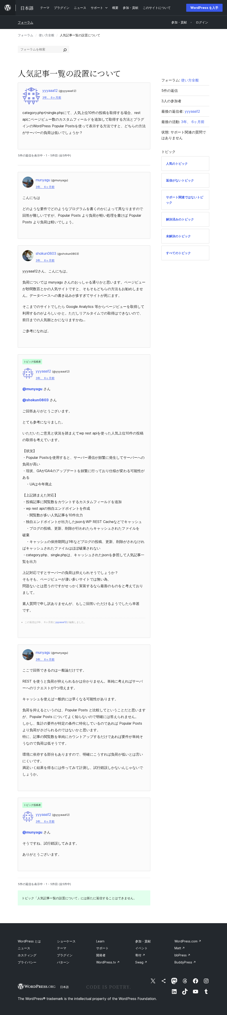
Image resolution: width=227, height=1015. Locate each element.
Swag (141, 962)
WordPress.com (187, 941)
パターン (63, 962)
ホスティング (27, 955)
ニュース (24, 948)
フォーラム (25, 22)
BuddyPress (185, 962)
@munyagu (32, 389)
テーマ (61, 948)
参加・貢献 (143, 941)
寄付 (140, 955)
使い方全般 (46, 35)
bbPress (182, 955)
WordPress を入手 (204, 8)
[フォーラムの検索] (65, 49)
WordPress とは (29, 941)
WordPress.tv (108, 962)
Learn (100, 941)
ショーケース (66, 941)
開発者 (101, 955)
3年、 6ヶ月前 (51, 97)
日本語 (64, 987)
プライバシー (27, 962)
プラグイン (64, 955)
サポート (102, 948)
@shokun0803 (35, 400)
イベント (141, 948)
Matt (179, 948)
